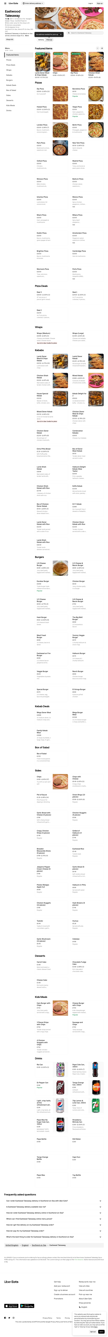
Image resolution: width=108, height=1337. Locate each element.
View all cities (84, 1286)
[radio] (41, 40)
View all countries (86, 1290)
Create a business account (64, 1294)
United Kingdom (11, 1245)
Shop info (9, 39)
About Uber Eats (85, 1299)
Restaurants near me (87, 1282)
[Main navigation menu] (5, 3)
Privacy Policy (47, 1318)
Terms (58, 1318)
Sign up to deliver (61, 1290)
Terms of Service (69, 1322)
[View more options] (100, 11)
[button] (54, 1201)
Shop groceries (85, 1303)
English (84, 1307)
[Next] (102, 48)
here (95, 1327)
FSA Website (78, 1259)
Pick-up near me (85, 1294)
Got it (101, 1332)
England (25, 1245)
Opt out (93, 1332)
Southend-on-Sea (39, 1245)
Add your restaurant (62, 1286)
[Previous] (98, 48)
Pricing (67, 1318)
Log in (90, 3)
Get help (57, 1282)
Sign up (100, 3)
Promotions (58, 1299)
